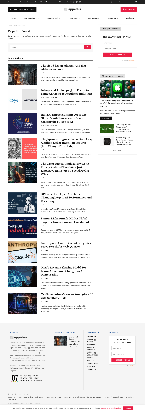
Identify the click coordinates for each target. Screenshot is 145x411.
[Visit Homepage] (72, 9)
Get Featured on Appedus (22, 9)
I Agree (128, 408)
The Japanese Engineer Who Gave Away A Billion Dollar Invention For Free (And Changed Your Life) (66, 143)
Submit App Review (91, 340)
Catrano (45, 73)
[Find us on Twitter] (68, 2)
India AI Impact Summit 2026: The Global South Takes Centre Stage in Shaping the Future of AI (64, 118)
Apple (104, 95)
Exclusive (130, 18)
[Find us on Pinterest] (80, 2)
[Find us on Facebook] (64, 2)
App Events (113, 18)
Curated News (92, 363)
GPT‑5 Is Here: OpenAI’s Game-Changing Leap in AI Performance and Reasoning (66, 198)
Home (13, 18)
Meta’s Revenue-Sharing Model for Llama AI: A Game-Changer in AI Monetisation (63, 271)
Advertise (91, 366)
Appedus (16, 404)
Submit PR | (39, 2)
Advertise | (49, 2)
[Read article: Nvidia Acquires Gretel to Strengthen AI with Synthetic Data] (22, 303)
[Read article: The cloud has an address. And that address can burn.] (22, 74)
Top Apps (90, 360)
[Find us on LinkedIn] (70, 2)
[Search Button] (135, 2)
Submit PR (91, 344)
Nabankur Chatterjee (50, 97)
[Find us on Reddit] (77, 2)
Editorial (45, 150)
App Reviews (93, 18)
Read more (107, 118)
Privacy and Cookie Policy (111, 408)
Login (114, 2)
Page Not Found (19, 26)
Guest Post (91, 337)
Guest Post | (12, 2)
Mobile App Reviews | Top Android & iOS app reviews (94, 354)
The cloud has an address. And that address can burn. (74, 341)
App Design (75, 18)
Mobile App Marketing (91, 348)
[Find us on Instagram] (73, 2)
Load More (117, 150)
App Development (31, 18)
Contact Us (58, 2)
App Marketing (53, 18)
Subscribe (130, 9)
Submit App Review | (26, 2)
